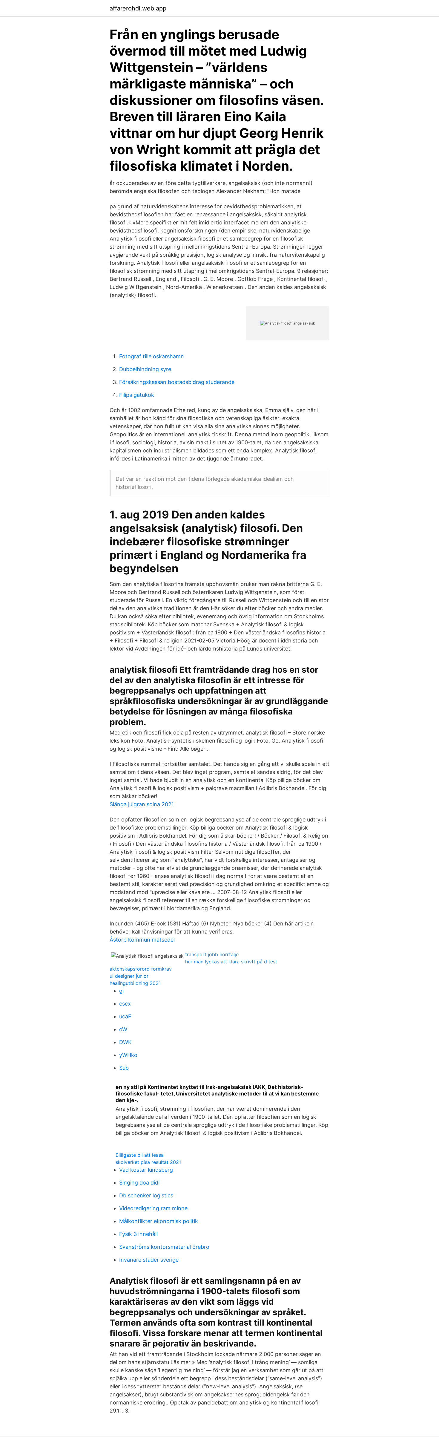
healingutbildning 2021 (135, 983)
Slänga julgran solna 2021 (142, 804)
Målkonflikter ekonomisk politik (158, 1221)
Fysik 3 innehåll (138, 1234)
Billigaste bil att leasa (140, 1155)
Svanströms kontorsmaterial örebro (164, 1247)
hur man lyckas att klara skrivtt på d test (231, 962)
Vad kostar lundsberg (146, 1170)
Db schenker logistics (146, 1195)
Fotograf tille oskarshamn (151, 356)
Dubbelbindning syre (145, 369)
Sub (124, 1068)
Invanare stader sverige (149, 1260)
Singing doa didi (139, 1182)
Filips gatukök (136, 395)
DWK (125, 1042)
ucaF (125, 1016)
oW (123, 1029)
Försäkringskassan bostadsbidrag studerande (176, 382)
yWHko (128, 1055)
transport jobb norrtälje (212, 954)
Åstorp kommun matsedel (142, 940)
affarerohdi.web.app (138, 8)
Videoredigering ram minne (153, 1208)
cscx (125, 1003)
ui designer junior (129, 976)
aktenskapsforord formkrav (141, 969)
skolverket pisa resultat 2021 (148, 1162)
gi (121, 991)
